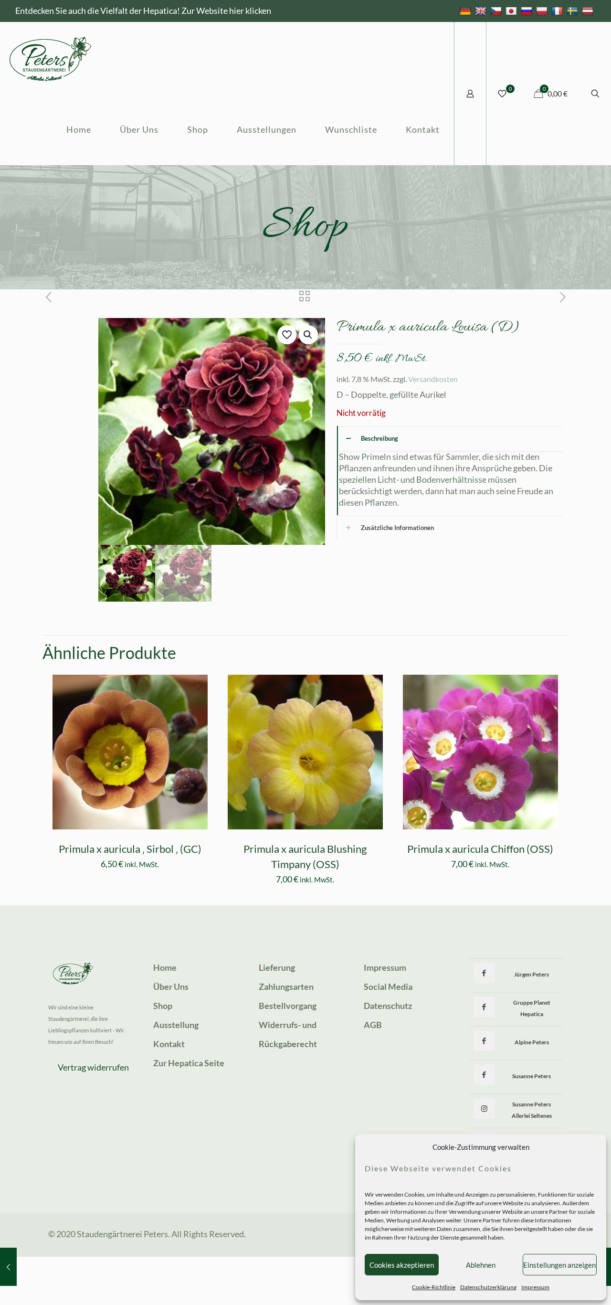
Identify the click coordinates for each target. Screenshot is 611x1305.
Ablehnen (480, 1265)
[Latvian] (589, 10)
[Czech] (497, 10)
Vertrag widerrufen (93, 1067)
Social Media (388, 986)
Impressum (535, 1287)
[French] (558, 10)
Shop (162, 1005)
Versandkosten (433, 378)
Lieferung (277, 967)
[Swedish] (573, 10)
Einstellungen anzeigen (559, 1265)
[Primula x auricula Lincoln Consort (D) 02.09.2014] (8, 1267)
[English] (482, 10)
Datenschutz (388, 1005)
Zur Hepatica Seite (188, 1063)
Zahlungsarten (286, 986)
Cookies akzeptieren (401, 1265)
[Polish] (543, 10)
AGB (373, 1024)
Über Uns (171, 986)
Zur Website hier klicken (226, 10)
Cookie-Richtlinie (433, 1287)
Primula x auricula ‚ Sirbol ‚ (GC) (130, 848)
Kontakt (169, 1044)
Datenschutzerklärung (488, 1287)
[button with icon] (484, 973)
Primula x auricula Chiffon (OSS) (480, 848)
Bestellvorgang (287, 1005)
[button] (308, 334)
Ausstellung (176, 1024)
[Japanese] (512, 10)
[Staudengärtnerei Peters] (51, 58)
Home (165, 967)
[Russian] (528, 10)
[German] (467, 10)
